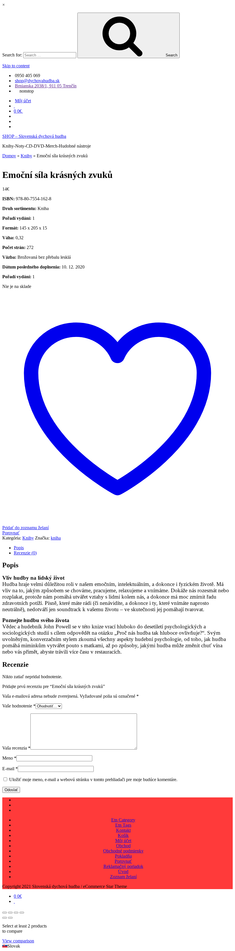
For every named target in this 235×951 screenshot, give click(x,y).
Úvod (123, 871)
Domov (9, 155)
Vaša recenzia (16, 748)
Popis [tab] (19, 547)
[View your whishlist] (14, 105)
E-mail (10, 768)
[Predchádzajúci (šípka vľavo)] (4, 918)
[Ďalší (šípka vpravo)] (10, 918)
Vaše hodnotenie (19, 705)
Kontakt (123, 830)
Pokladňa (123, 856)
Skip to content (16, 65)
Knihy (26, 155)
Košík (123, 835)
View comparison (18, 940)
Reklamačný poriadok (123, 866)
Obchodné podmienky (123, 850)
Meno (9, 758)
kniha (56, 538)
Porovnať (123, 861)
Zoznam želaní (123, 876)
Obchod (123, 845)
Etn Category (123, 819)
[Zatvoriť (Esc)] (21, 912)
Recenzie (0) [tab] (25, 552)
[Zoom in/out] (4, 912)
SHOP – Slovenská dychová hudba (34, 136)
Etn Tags (123, 825)
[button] (117, 946)
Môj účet (23, 100)
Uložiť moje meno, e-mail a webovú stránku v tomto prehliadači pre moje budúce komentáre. (93, 779)
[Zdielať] (16, 912)
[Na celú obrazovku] (10, 912)
